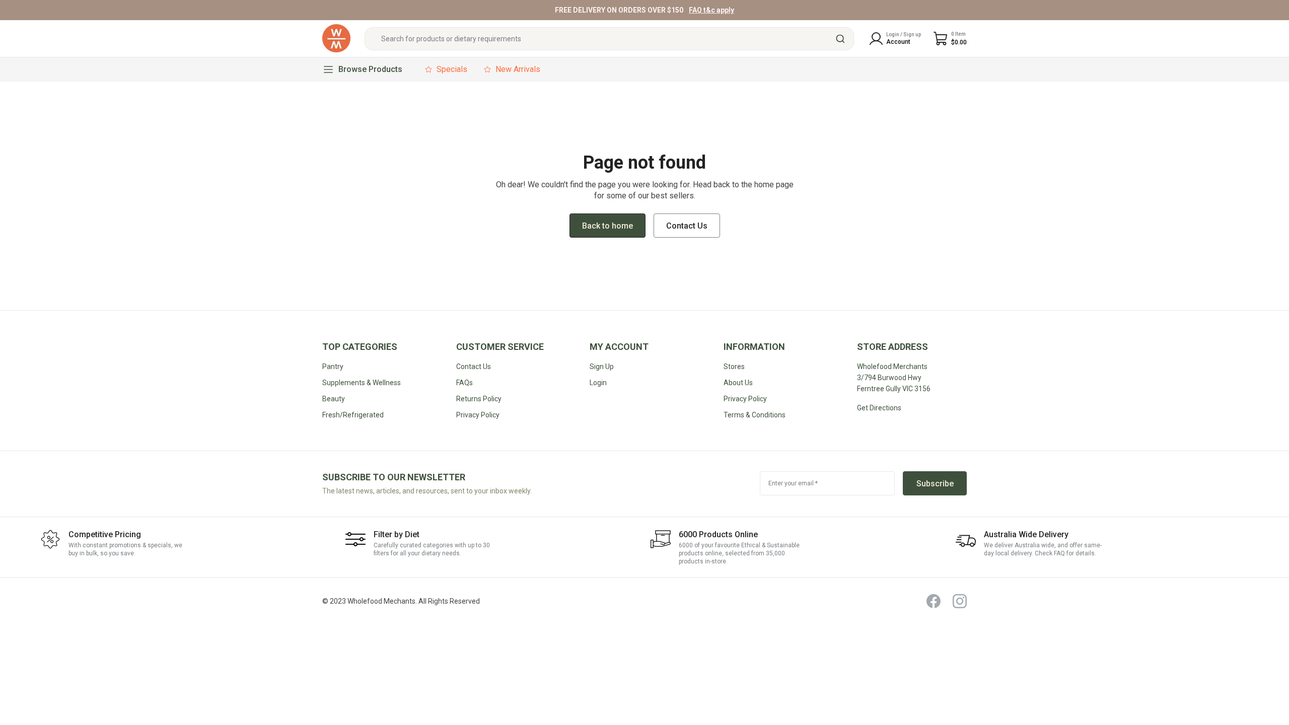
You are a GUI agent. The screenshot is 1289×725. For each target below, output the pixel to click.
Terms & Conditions (754, 415)
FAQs (464, 383)
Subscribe (935, 483)
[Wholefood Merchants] (336, 38)
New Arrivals (517, 69)
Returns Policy (479, 399)
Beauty (333, 399)
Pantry (332, 366)
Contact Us (473, 366)
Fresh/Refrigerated (353, 415)
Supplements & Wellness (361, 383)
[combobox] (609, 38)
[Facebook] (933, 601)
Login (598, 383)
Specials (452, 69)
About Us (738, 383)
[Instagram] (960, 601)
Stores (734, 366)
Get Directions (879, 408)
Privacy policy (477, 415)
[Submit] (841, 39)
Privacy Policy (745, 399)
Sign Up (602, 366)
